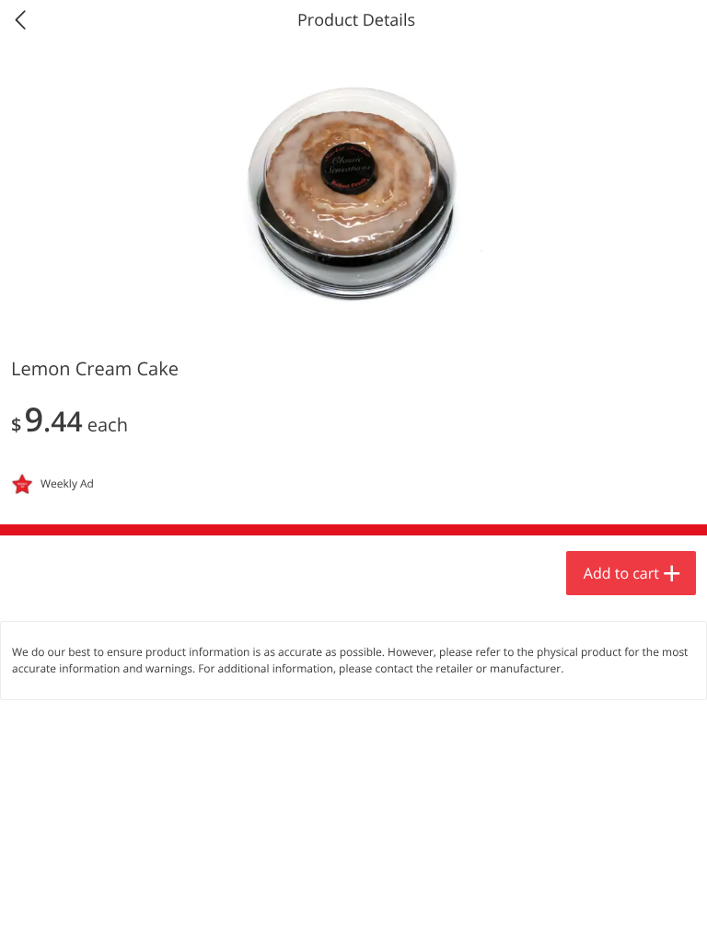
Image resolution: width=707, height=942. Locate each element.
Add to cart (621, 573)
